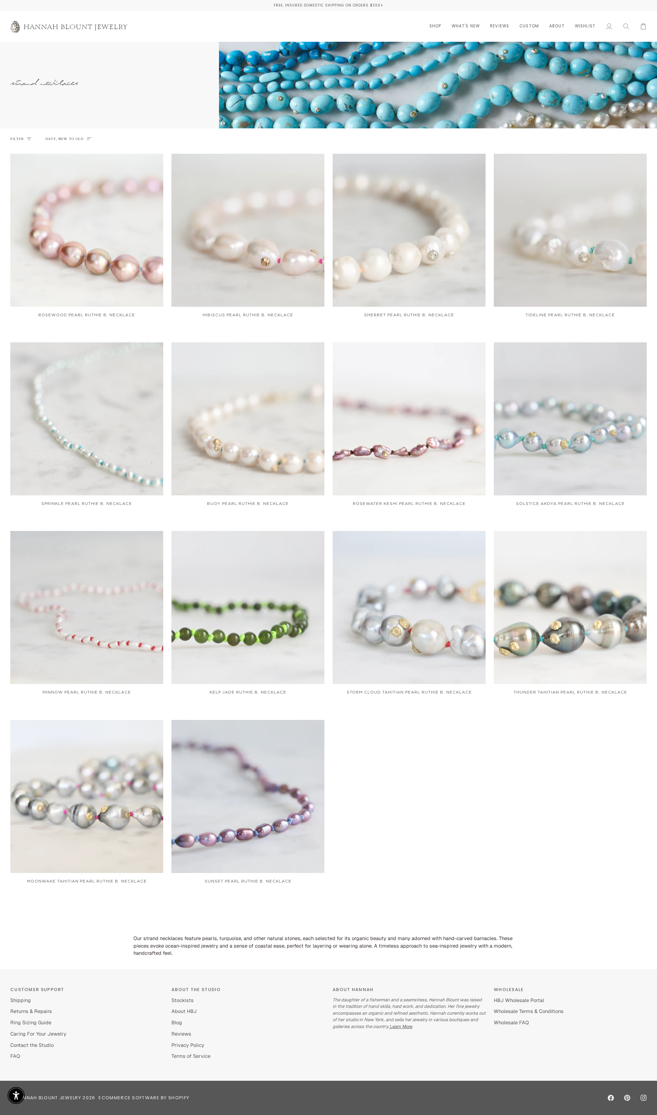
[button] (435, 26)
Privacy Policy (187, 1045)
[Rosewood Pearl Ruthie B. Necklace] (86, 230)
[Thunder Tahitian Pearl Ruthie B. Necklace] (570, 607)
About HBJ (184, 1011)
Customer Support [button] (37, 989)
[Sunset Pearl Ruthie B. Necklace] (247, 796)
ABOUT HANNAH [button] (353, 989)
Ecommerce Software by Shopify (144, 1097)
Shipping (20, 1000)
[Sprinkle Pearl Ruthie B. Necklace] (86, 418)
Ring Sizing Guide (30, 1022)
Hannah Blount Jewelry (48, 1097)
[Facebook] (611, 1098)
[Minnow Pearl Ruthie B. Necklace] (86, 607)
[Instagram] (644, 1098)
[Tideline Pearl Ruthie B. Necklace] (570, 230)
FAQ (15, 1056)
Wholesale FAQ (511, 1022)
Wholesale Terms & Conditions (529, 1011)
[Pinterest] (627, 1098)
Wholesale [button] (509, 989)
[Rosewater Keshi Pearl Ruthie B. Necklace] (409, 418)
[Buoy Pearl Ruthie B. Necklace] (247, 418)
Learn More (400, 1026)
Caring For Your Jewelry (38, 1033)
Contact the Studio (32, 1045)
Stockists (182, 1000)
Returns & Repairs (31, 1011)
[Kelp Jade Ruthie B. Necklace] (247, 607)
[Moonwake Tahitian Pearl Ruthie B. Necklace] (86, 796)
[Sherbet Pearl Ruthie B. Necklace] (409, 230)
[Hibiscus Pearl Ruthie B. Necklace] (247, 230)
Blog (176, 1022)
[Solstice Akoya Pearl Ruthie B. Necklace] (570, 418)
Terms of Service (190, 1056)
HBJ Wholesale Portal (519, 1000)
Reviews (181, 1033)
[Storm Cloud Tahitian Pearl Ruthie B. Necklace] (409, 607)
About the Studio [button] (196, 989)
